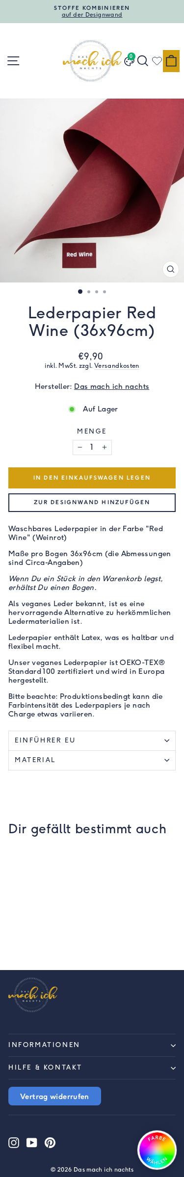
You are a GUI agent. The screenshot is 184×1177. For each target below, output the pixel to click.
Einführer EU (45, 740)
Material (35, 760)
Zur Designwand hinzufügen (92, 502)
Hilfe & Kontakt (45, 1067)
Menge (92, 431)
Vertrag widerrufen (54, 1096)
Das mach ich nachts (111, 386)
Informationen (44, 1045)
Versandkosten (116, 365)
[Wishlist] (157, 61)
